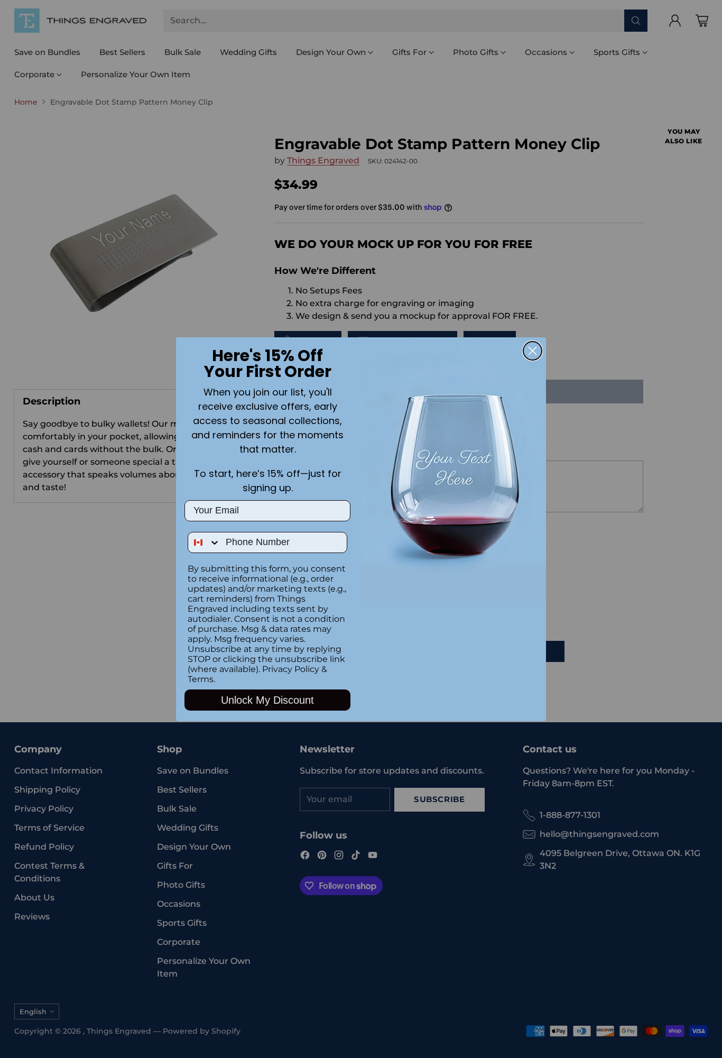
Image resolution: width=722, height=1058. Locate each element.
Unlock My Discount (267, 700)
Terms (201, 679)
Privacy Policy (290, 669)
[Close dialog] (532, 351)
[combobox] (204, 542)
